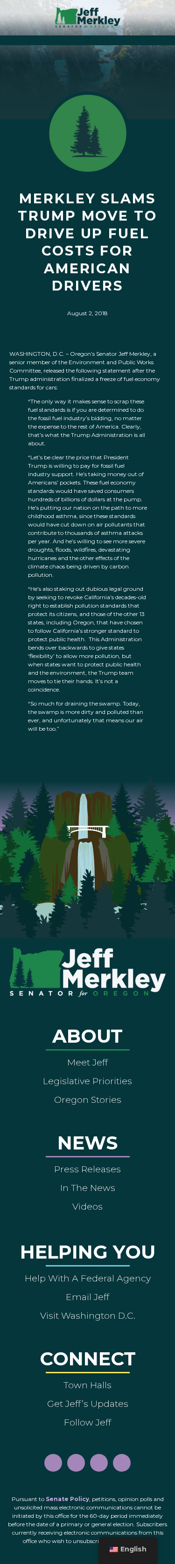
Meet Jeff (87, 1062)
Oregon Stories (87, 1099)
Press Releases (87, 1169)
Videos (87, 1206)
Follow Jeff (87, 1422)
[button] (87, 38)
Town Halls (87, 1385)
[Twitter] (122, 1463)
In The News (87, 1187)
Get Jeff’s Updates (87, 1403)
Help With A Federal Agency (88, 1278)
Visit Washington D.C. (87, 1315)
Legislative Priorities (87, 1081)
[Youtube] (99, 1463)
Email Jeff (87, 1296)
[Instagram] (76, 1463)
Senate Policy (67, 1498)
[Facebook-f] (53, 1463)
